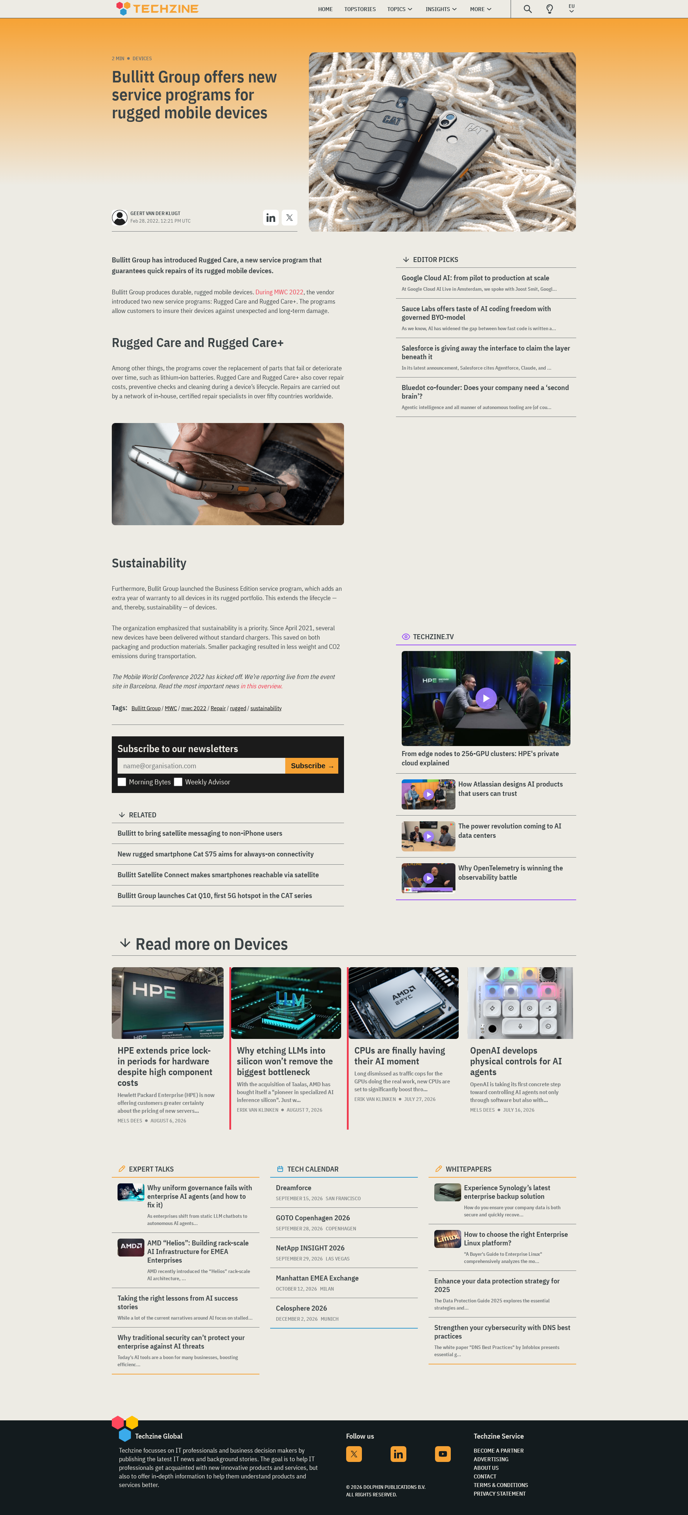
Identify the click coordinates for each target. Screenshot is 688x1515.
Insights (438, 9)
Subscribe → (313, 766)
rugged (238, 708)
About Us (486, 1467)
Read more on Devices (211, 944)
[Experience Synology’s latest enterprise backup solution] (447, 1200)
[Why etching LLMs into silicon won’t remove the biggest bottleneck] (286, 1003)
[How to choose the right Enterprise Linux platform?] (447, 1247)
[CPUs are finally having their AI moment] (404, 1003)
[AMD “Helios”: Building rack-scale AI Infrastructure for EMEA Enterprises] (131, 1260)
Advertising (491, 1459)
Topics (396, 9)
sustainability (266, 708)
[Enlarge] (334, 443)
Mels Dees (130, 1120)
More (477, 9)
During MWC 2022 (279, 292)
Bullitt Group (146, 708)
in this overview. (261, 686)
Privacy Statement (500, 1493)
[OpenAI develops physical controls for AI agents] (520, 1003)
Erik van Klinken (257, 1110)
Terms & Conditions (501, 1484)
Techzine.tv (433, 636)
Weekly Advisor (207, 782)
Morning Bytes (150, 782)
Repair (218, 708)
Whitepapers (469, 1169)
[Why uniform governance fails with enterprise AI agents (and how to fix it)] (131, 1205)
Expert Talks (151, 1169)
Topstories (360, 9)
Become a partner (499, 1450)
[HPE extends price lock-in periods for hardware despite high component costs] (168, 1003)
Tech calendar (313, 1169)
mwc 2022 (193, 708)
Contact (485, 1476)
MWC (171, 708)
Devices (142, 58)
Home (325, 9)
